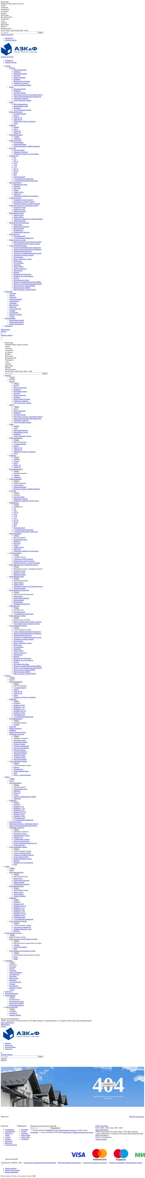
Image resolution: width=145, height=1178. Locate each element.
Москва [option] (3, 27)
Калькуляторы (10, 318)
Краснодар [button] (5, 2)
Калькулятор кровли (16, 1001)
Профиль (12, 125)
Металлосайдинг (15, 182)
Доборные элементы (16, 734)
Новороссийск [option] (6, 28)
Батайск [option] (4, 13)
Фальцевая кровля (16, 135)
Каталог (8, 66)
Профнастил (13, 156)
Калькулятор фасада (16, 1005)
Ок (34, 1176)
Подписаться (55, 1128)
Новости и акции (9, 1134)
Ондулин (12, 148)
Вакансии (8, 1143)
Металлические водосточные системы (23, 939)
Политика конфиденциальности (69, 1163)
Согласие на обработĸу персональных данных (125, 1163)
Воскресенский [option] (6, 17)
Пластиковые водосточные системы (22, 951)
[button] (72, 35)
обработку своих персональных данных (61, 1130)
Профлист (13, 699)
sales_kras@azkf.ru (7, 1023)
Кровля (12, 68)
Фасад (11, 87)
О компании (9, 1129)
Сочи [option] (3, 21)
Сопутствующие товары (18, 246)
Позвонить (9, 38)
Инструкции (25, 1135)
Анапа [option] (3, 5)
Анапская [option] (4, 7)
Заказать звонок (11, 40)
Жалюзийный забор (16, 213)
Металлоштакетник (16, 872)
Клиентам (8, 291)
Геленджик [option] (5, 19)
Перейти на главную (136, 1116)
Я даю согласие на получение (67, 1132)
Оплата (24, 1131)
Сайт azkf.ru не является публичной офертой (40, 1163)
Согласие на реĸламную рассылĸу (95, 1163)
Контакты (8, 1141)
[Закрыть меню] (2, 339)
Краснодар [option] (5, 25)
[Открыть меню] (2, 337)
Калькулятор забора (16, 1003)
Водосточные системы (17, 240)
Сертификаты (10, 1131)
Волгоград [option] (4, 15)
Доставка (24, 1129)
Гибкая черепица (15, 140)
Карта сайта (25, 1137)
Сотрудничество (11, 1145)
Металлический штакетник (19, 223)
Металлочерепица (15, 112)
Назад (12, 377)
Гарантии (24, 1133)
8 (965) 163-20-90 (7, 34)
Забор (11, 102)
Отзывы (8, 1139)
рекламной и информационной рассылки (78, 1132)
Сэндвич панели (15, 198)
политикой (34, 1132)
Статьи (7, 1137)
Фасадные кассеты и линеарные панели (23, 205)
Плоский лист (14, 234)
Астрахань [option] (4, 11)
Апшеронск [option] (5, 9)
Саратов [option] (4, 23)
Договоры (25, 1139)
